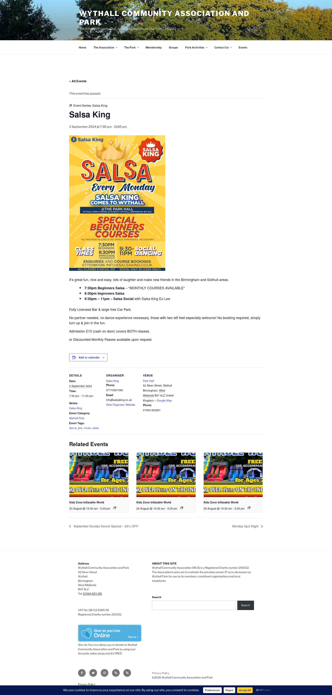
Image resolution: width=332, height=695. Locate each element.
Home (82, 47)
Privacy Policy (160, 673)
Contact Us (221, 47)
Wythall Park (76, 418)
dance (73, 428)
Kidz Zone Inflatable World (86, 502)
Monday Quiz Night (245, 526)
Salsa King (75, 408)
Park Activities (194, 47)
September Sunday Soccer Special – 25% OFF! (106, 526)
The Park (130, 47)
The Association (104, 47)
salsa (95, 428)
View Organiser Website (120, 405)
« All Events (77, 81)
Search (156, 597)
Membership (154, 47)
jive (80, 428)
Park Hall (148, 381)
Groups (173, 47)
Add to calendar (89, 357)
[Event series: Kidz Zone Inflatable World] (114, 508)
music (87, 428)
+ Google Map (163, 400)
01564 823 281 (92, 593)
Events (243, 47)
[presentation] (98, 475)
